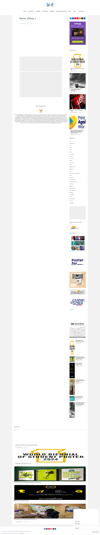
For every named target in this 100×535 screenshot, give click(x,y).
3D (70, 141)
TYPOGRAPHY (38, 11)
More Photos (72, 251)
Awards (71, 151)
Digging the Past (72, 166)
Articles (71, 147)
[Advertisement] (41, 64)
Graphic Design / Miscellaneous (75, 173)
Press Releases (72, 198)
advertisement (72, 143)
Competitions (72, 162)
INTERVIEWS (52, 11)
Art (70, 145)
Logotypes (71, 186)
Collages (71, 160)
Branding (71, 156)
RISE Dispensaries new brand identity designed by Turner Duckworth (81, 357)
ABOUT (74, 11)
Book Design (72, 154)
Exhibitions (71, 168)
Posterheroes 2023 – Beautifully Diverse (79, 397)
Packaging (71, 192)
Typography (72, 203)
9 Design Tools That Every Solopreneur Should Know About (26, 445)
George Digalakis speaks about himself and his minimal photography (76, 89)
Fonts (71, 171)
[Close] (98, 509)
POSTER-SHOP (81, 11)
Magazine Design (72, 188)
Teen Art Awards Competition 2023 (79, 364)
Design (71, 164)
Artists (71, 149)
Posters (71, 196)
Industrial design (72, 179)
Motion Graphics (72, 190)
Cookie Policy (22, 533)
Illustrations (72, 177)
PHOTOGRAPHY (45, 11)
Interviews (71, 183)
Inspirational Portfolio (73, 181)
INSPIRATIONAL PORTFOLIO (61, 11)
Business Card (72, 158)
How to (71, 175)
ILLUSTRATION (31, 11)
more (69, 11)
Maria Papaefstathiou (23, 23)
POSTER (25, 11)
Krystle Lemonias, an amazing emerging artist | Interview (80, 380)
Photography (72, 194)
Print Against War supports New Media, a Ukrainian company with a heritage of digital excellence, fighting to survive (77, 131)
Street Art (71, 200)
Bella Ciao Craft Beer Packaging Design (76, 110)
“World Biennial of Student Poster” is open (77, 69)
